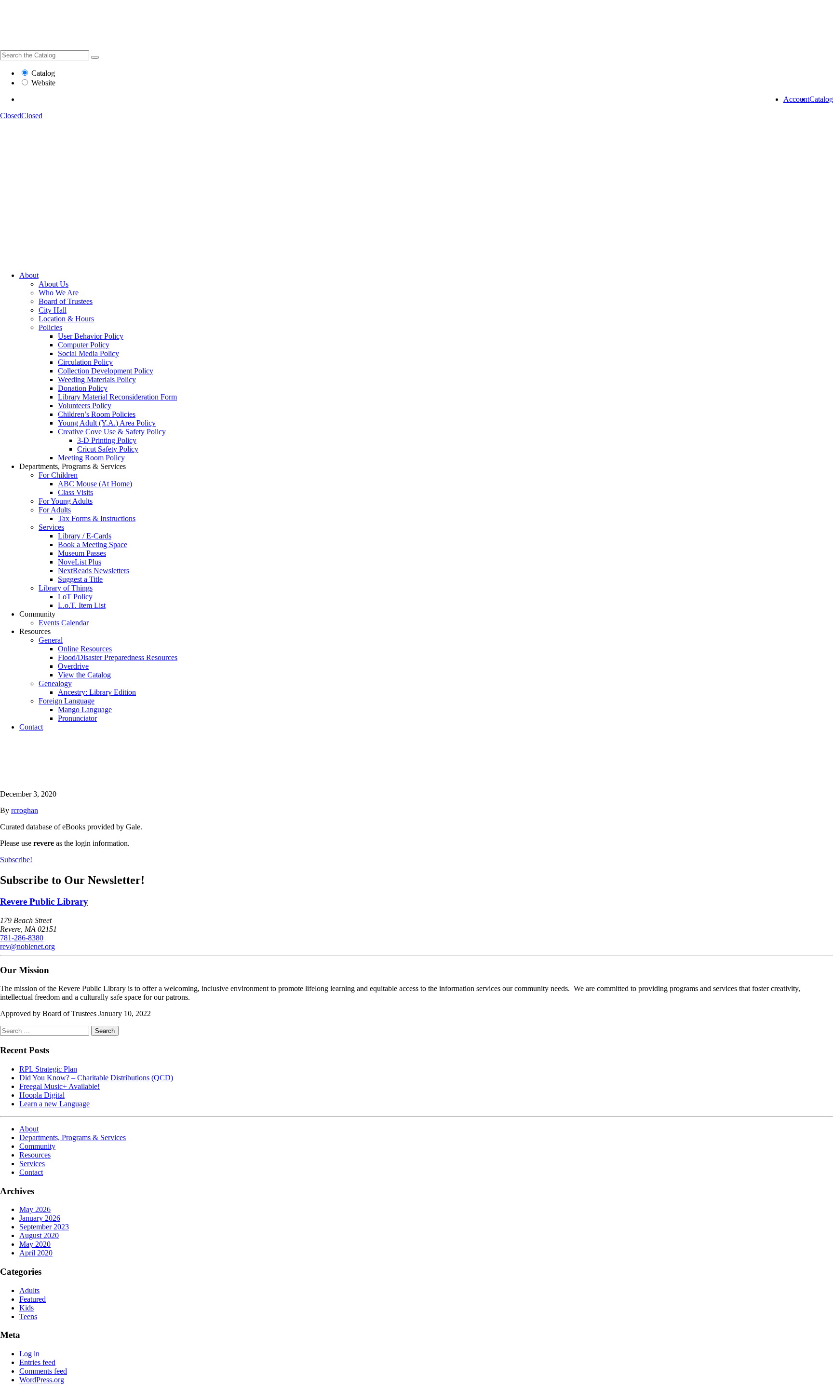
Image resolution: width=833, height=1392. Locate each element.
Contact (31, 727)
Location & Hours (66, 319)
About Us (53, 284)
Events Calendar (64, 623)
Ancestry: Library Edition (97, 692)
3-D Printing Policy (106, 440)
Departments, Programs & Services (72, 1137)
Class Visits (75, 492)
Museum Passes (82, 553)
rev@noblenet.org (27, 946)
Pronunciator (77, 718)
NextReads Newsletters (93, 570)
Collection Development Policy (105, 371)
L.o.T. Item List (82, 605)
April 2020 (36, 1253)
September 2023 (44, 1227)
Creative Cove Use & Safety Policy (112, 431)
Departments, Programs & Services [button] (72, 466)
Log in (29, 1354)
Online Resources (85, 649)
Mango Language (85, 709)
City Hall (53, 310)
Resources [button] (35, 631)
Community (37, 1146)
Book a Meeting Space (92, 544)
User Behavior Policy (90, 336)
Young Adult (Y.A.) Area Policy (107, 423)
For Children (58, 475)
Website (43, 83)
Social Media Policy (88, 353)
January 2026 (39, 1218)
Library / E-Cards (84, 536)
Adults (29, 1290)
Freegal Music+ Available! (59, 1086)
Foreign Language (66, 701)
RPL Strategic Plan (48, 1069)
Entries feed (37, 1362)
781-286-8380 (21, 938)
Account (796, 99)
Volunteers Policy (84, 405)
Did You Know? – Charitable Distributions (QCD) (96, 1078)
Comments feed (43, 1371)
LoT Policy (75, 597)
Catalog (43, 73)
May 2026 (35, 1209)
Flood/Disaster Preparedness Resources (117, 657)
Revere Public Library (44, 901)
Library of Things (66, 588)
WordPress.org (41, 1380)
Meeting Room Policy (91, 458)
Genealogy (55, 683)
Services (51, 527)
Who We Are (59, 293)
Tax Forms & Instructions (96, 518)
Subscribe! (16, 859)
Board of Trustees (66, 301)
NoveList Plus (79, 562)
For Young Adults (66, 501)
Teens (28, 1316)
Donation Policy (82, 388)
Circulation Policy (85, 362)
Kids (26, 1308)
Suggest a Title (80, 579)
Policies (50, 327)
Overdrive (73, 666)
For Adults (55, 510)
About (29, 275)
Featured (32, 1299)
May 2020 (35, 1244)
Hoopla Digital (42, 1095)
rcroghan (24, 810)
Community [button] (37, 614)
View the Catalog (84, 675)
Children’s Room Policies (96, 414)
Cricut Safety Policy (107, 449)
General (51, 640)
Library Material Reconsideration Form (117, 397)
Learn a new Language (54, 1104)
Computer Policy (83, 345)
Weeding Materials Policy (97, 379)
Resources (35, 1155)
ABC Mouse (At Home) (95, 484)
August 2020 (39, 1235)
